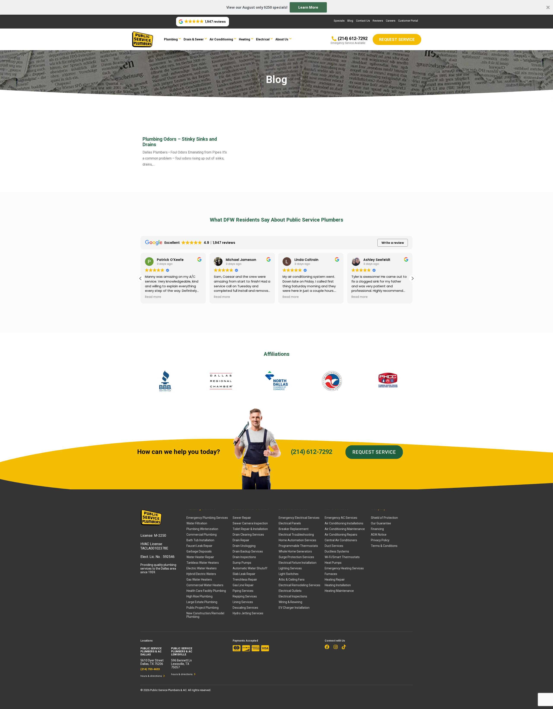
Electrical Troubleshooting (296, 534)
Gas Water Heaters (199, 579)
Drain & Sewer (194, 39)
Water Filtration (196, 523)
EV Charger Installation (294, 607)
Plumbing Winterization (202, 529)
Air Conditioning (221, 39)
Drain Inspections (244, 557)
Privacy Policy (380, 540)
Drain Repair (241, 540)
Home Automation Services (297, 540)
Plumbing (171, 39)
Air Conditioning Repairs (341, 534)
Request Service (374, 452)
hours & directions (151, 676)
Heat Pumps (333, 562)
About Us (281, 39)
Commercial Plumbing (201, 534)
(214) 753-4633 (150, 669)
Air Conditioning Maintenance (345, 529)
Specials (339, 20)
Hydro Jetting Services (248, 613)
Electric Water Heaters (201, 568)
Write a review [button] (392, 243)
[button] (276, 7)
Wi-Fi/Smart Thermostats (342, 557)
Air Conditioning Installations (344, 523)
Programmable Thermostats (298, 546)
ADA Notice (378, 534)
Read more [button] (153, 297)
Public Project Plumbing (202, 607)
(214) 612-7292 (311, 451)
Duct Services (334, 546)
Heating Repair (335, 579)
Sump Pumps (242, 562)
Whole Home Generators (295, 551)
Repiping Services (245, 596)
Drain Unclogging (244, 546)
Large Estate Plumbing (201, 602)
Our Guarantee (381, 523)
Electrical (263, 39)
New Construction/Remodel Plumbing (205, 615)
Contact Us (363, 20)
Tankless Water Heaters (202, 562)
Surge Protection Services (296, 557)
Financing (377, 529)
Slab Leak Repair (244, 574)
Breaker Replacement (293, 529)
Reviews (378, 20)
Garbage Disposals (199, 551)
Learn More (308, 7)
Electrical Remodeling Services (299, 585)
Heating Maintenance (339, 590)
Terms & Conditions (384, 546)
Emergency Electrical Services (299, 517)
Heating (244, 39)
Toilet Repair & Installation (250, 529)
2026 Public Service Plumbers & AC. (165, 690)
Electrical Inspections (293, 596)
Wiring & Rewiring (290, 602)
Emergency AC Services (341, 517)
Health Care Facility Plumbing (206, 590)
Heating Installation (338, 585)
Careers (390, 20)
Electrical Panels (290, 523)
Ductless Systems (337, 551)
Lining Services (243, 602)
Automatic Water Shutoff (250, 568)
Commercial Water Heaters (204, 585)
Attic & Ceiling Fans (292, 579)
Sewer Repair (242, 517)
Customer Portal (408, 20)
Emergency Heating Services (344, 568)
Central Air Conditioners (341, 540)
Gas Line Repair (243, 585)
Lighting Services (290, 568)
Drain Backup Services (248, 551)
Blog (350, 20)
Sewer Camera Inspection (250, 523)
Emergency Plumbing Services (207, 517)
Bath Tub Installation (200, 540)
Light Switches (289, 574)
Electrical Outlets (290, 590)
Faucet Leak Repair (199, 546)
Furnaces (331, 574)
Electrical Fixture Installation (297, 562)
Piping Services (243, 590)
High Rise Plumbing (199, 596)
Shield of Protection (384, 517)
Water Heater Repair (200, 557)
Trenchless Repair (245, 579)
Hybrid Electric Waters (201, 574)
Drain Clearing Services (248, 534)
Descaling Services (245, 607)
